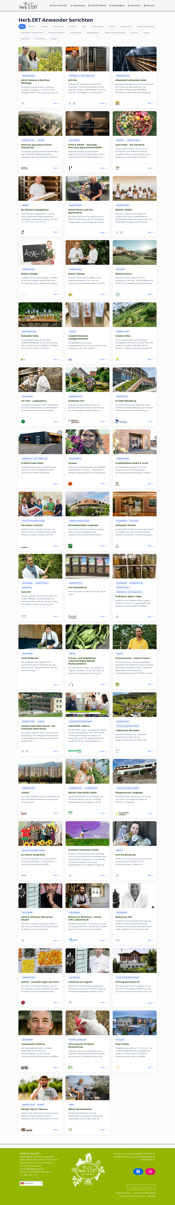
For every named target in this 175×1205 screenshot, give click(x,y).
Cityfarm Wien (123, 335)
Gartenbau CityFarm (32, 525)
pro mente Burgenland (33, 854)
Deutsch (28, 1183)
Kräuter (112, 26)
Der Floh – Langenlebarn (34, 400)
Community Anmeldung (144, 1192)
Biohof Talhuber (76, 273)
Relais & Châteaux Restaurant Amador (37, 918)
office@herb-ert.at (35, 1168)
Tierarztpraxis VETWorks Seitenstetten (81, 1045)
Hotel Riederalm (29, 658)
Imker (84, 26)
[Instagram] (74, 103)
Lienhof (25, 792)
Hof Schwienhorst (77, 587)
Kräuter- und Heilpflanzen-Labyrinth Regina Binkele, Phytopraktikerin (82, 661)
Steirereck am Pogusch (80, 981)
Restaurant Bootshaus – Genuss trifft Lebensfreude (84, 918)
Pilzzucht (134, 33)
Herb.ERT (26, 591)
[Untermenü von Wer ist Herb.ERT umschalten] (68, 5)
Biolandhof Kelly (29, 335)
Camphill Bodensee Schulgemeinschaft (78, 337)
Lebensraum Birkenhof (127, 730)
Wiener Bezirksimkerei (80, 1109)
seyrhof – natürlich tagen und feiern (40, 981)
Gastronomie (58, 26)
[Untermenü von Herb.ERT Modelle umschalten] (107, 5)
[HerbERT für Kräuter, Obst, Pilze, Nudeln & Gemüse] (29, 5)
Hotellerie (72, 26)
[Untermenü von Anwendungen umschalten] (86, 5)
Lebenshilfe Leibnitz (79, 725)
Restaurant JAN (123, 916)
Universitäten (40, 39)
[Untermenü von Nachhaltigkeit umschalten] (126, 5)
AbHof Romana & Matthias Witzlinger (35, 81)
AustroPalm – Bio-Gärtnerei (129, 144)
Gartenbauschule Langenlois (83, 525)
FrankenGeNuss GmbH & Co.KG (131, 463)
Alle (22, 26)
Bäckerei (32, 26)
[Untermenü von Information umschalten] (142, 5)
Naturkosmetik (75, 33)
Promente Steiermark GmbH (83, 849)
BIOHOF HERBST (123, 209)
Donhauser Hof (76, 400)
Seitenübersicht (122, 1192)
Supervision (25, 39)
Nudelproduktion (93, 33)
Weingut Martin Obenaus (34, 1109)
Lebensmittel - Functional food (32, 33)
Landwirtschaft (125, 26)
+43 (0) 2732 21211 (33, 1165)
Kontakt (151, 1196)
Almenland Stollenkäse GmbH (131, 80)
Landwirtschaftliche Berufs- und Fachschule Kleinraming (38, 727)
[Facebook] (23, 103)
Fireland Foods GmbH (32, 463)
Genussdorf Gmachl (125, 525)
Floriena (72, 463)
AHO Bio (72, 80)
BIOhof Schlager (29, 273)
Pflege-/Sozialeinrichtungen (115, 33)
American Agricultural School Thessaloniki (36, 146)
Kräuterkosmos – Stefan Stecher (132, 658)
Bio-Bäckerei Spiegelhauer (35, 209)
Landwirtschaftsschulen (145, 26)
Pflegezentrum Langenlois (129, 792)
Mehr (55, 103)
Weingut (54, 39)
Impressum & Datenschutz (132, 1196)
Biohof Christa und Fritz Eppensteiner (80, 211)
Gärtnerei (44, 26)
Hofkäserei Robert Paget (128, 596)
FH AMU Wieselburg (125, 400)
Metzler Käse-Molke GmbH (82, 792)
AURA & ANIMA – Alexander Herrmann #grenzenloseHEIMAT (85, 146)
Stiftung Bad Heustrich (127, 981)
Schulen (146, 33)
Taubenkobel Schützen (33, 1044)
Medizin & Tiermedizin (57, 33)
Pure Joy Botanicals (125, 854)
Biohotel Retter (123, 273)
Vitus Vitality (122, 1044)
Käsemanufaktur (97, 26)
